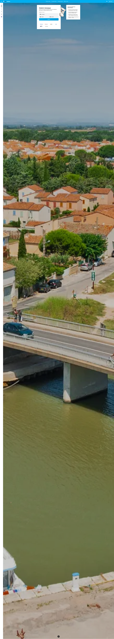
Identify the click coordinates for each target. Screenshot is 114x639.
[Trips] (1, 14)
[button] (1, 1)
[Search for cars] (1, 8)
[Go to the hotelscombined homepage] (6, 1)
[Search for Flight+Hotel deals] (1, 10)
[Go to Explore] (1, 12)
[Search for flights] (1, 4)
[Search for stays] (1, 6)
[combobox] (42, 12)
